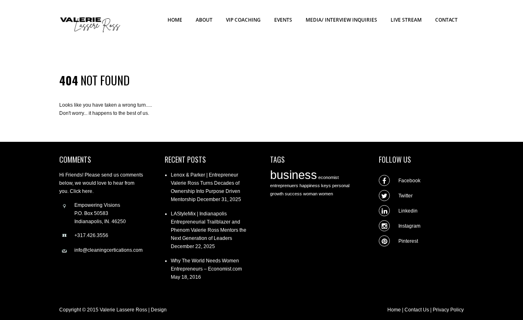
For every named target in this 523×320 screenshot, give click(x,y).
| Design (157, 310)
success (293, 193)
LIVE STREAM (406, 19)
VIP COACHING (243, 19)
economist (328, 177)
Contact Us (417, 310)
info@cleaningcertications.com (108, 250)
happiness (309, 185)
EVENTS (283, 19)
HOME (175, 19)
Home (394, 310)
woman (310, 193)
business (293, 174)
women (326, 193)
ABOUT (204, 19)
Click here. (82, 191)
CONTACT (446, 19)
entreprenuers (284, 185)
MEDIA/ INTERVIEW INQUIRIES (341, 19)
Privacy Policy (448, 310)
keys (326, 185)
